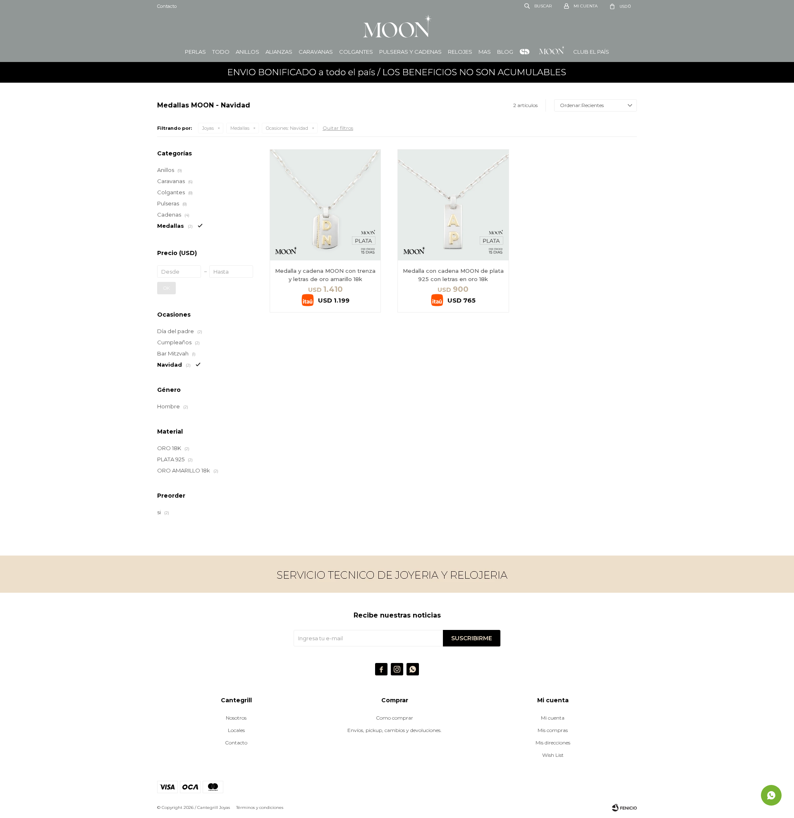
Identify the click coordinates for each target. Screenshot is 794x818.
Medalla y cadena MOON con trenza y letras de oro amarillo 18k (325, 274)
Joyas (208, 128)
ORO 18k (524, 51)
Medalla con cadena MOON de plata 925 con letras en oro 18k (453, 274)
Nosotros (236, 718)
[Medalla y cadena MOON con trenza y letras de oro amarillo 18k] (325, 204)
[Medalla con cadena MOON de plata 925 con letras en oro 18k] (453, 204)
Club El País (591, 51)
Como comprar (394, 718)
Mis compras (553, 730)
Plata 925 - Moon (551, 51)
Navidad (287, 128)
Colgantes (356, 51)
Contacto (167, 6)
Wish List (553, 755)
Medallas (239, 128)
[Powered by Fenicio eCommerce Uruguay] (624, 807)
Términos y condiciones (259, 807)
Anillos (247, 51)
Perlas (195, 51)
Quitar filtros (338, 128)
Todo (221, 51)
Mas (484, 51)
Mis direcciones (553, 742)
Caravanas (316, 51)
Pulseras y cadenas (410, 51)
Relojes (460, 51)
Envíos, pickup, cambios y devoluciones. (394, 730)
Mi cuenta (552, 718)
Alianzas (278, 51)
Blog (505, 51)
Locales (236, 730)
